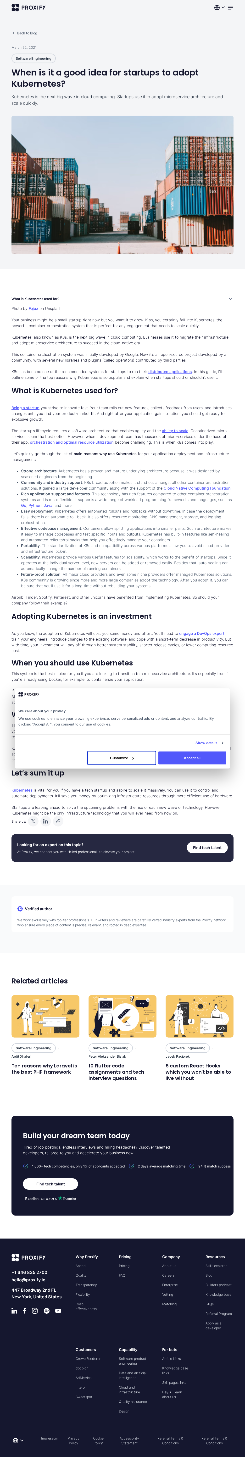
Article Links (171, 1359)
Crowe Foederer (88, 1359)
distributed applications (170, 371)
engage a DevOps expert (201, 633)
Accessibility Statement (129, 1440)
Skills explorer (216, 1266)
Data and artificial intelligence (132, 1375)
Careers (168, 1275)
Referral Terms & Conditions (170, 1440)
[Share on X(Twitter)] (33, 821)
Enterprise (170, 1285)
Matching (169, 1304)
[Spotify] (47, 1311)
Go (23, 505)
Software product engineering (132, 1361)
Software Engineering (33, 58)
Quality (81, 1275)
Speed (81, 1266)
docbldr (82, 1368)
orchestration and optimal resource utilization (72, 442)
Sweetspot (84, 1397)
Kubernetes (22, 790)
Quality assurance (133, 1402)
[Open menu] (230, 8)
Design (124, 1411)
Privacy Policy (73, 1440)
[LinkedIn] (14, 1311)
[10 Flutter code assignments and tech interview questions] (122, 1016)
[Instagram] (35, 1311)
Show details (206, 743)
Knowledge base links (175, 1370)
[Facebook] (24, 1311)
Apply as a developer (214, 1325)
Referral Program (219, 1314)
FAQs (210, 1304)
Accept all (192, 758)
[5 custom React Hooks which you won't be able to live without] (200, 1016)
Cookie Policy (98, 1440)
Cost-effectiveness (86, 1306)
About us (169, 1266)
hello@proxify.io (28, 1279)
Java (48, 505)
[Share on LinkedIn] (45, 821)
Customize (119, 758)
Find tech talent (207, 847)
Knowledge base (218, 1294)
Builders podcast (219, 1285)
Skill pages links (174, 1382)
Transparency (86, 1285)
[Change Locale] (220, 8)
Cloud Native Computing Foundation (197, 488)
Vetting (167, 1294)
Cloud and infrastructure (129, 1389)
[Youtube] (58, 1311)
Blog (209, 1275)
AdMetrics (83, 1378)
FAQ (122, 1275)
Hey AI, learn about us (172, 1394)
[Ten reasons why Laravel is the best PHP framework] (45, 1016)
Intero (80, 1387)
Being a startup (25, 407)
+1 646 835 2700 (29, 1272)
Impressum (49, 1438)
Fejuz (33, 308)
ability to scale (175, 430)
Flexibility (83, 1294)
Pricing (124, 1266)
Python (35, 505)
